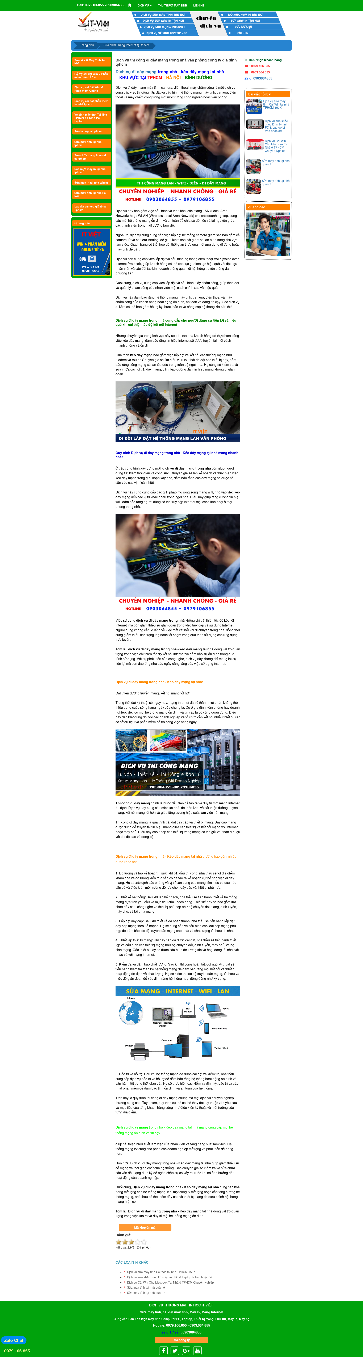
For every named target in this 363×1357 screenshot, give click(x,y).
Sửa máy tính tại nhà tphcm (87, 143)
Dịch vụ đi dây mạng (136, 71)
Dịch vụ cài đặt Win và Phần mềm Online (88, 88)
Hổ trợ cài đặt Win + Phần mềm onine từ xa (91, 75)
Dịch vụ (144, 5)
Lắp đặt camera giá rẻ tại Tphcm (90, 207)
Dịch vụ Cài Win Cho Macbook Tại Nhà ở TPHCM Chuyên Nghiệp (170, 1282)
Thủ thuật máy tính (172, 5)
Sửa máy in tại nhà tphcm (91, 182)
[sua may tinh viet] (93, 22)
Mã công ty (182, 1339)
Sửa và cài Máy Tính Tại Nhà (89, 61)
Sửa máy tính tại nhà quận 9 (146, 1287)
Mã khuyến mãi (145, 1227)
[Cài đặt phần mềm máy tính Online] (91, 252)
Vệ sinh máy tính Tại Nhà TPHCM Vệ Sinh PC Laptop (90, 117)
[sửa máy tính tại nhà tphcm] (268, 234)
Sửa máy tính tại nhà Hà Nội (90, 194)
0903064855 (262, 78)
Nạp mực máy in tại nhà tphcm (89, 170)
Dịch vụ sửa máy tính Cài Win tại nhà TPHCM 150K (161, 1272)
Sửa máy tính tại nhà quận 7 (146, 1292)
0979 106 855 (17, 1351)
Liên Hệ (198, 5)
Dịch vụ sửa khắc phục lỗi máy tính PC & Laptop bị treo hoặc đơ (169, 1277)
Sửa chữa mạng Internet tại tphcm (90, 156)
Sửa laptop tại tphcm (88, 131)
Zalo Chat (13, 1340)
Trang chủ (87, 45)
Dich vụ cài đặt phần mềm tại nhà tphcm (91, 102)
